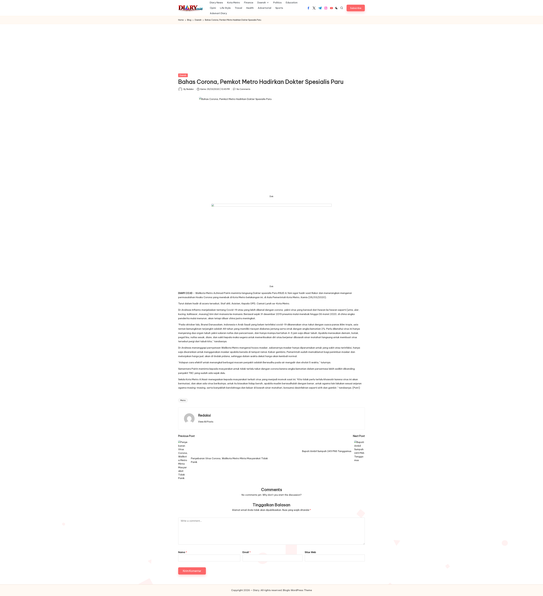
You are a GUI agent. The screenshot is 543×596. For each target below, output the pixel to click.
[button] (356, 8)
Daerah (183, 75)
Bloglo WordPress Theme (297, 590)
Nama (182, 552)
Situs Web (310, 552)
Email (247, 552)
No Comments (243, 89)
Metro (183, 400)
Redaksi (204, 415)
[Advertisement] (271, 45)
